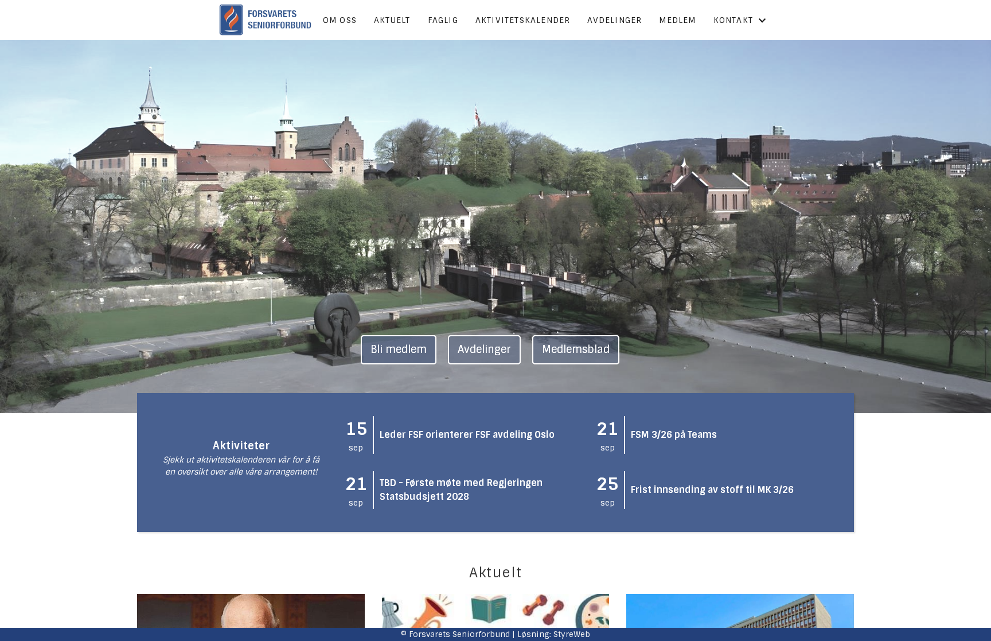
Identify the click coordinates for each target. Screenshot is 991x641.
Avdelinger (614, 20)
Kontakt (733, 20)
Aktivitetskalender (523, 20)
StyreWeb (571, 634)
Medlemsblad (576, 349)
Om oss (340, 20)
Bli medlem (398, 349)
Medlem (677, 20)
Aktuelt (392, 20)
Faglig (443, 20)
